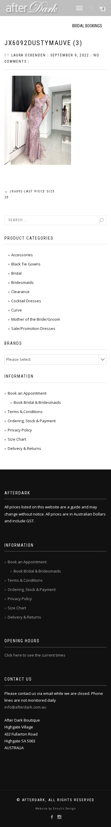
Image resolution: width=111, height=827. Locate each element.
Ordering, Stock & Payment (32, 420)
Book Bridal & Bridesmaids (37, 402)
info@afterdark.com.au (25, 707)
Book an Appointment (27, 393)
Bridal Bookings (87, 25)
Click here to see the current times (34, 655)
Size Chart (17, 439)
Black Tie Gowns (26, 264)
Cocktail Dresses (26, 300)
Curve (16, 310)
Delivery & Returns (24, 448)
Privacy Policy (20, 430)
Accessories (22, 254)
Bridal (16, 273)
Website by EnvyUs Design (55, 808)
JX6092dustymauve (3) (43, 43)
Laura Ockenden (28, 55)
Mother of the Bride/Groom (35, 319)
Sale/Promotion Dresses (33, 328)
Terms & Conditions (25, 411)
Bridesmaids (22, 282)
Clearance (20, 291)
